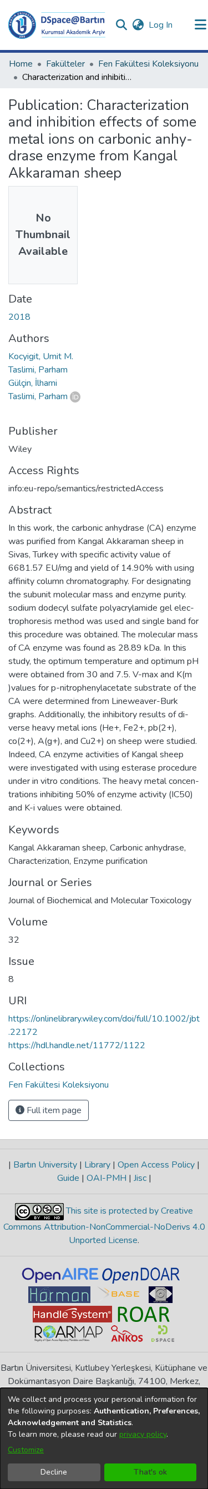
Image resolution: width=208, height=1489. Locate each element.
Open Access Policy (156, 1165)
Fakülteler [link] (65, 64)
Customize (26, 1450)
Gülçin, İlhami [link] (32, 383)
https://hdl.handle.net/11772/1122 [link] (76, 1045)
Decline (53, 1472)
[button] (56, 25)
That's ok (150, 1472)
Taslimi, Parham (38, 396)
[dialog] (104, 1438)
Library (97, 1165)
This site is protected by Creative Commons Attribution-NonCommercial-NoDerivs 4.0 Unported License (104, 1225)
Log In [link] (161, 25)
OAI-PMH (106, 1178)
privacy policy (142, 1434)
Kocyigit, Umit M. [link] (40, 356)
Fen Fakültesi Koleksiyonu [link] (148, 64)
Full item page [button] (53, 1110)
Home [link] (21, 64)
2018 (19, 317)
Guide (69, 1178)
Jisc (140, 1178)
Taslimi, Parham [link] (38, 370)
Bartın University (45, 1165)
